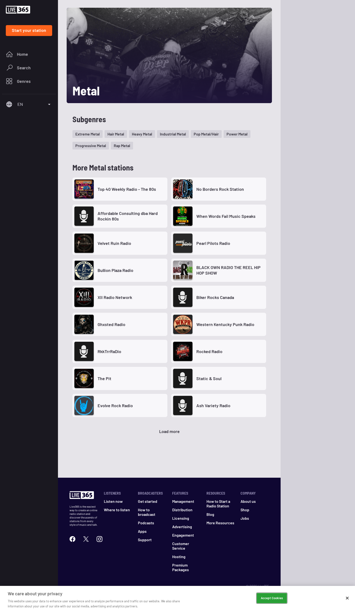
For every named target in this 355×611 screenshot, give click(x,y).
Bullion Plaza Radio (115, 270)
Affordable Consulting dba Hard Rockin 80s (128, 216)
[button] (87, 134)
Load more (169, 431)
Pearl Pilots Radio (213, 243)
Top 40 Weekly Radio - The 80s (127, 189)
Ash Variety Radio (213, 405)
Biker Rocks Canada (215, 297)
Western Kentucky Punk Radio (225, 324)
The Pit (104, 378)
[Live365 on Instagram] (99, 539)
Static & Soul (208, 378)
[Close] (347, 598)
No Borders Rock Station (220, 189)
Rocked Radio (209, 351)
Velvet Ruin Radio (114, 243)
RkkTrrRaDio (109, 351)
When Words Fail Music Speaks (226, 216)
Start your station (29, 30)
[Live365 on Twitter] (86, 539)
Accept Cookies (272, 598)
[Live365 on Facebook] (72, 539)
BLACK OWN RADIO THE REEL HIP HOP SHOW (228, 270)
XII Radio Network (115, 297)
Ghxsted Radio (111, 324)
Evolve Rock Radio (115, 405)
